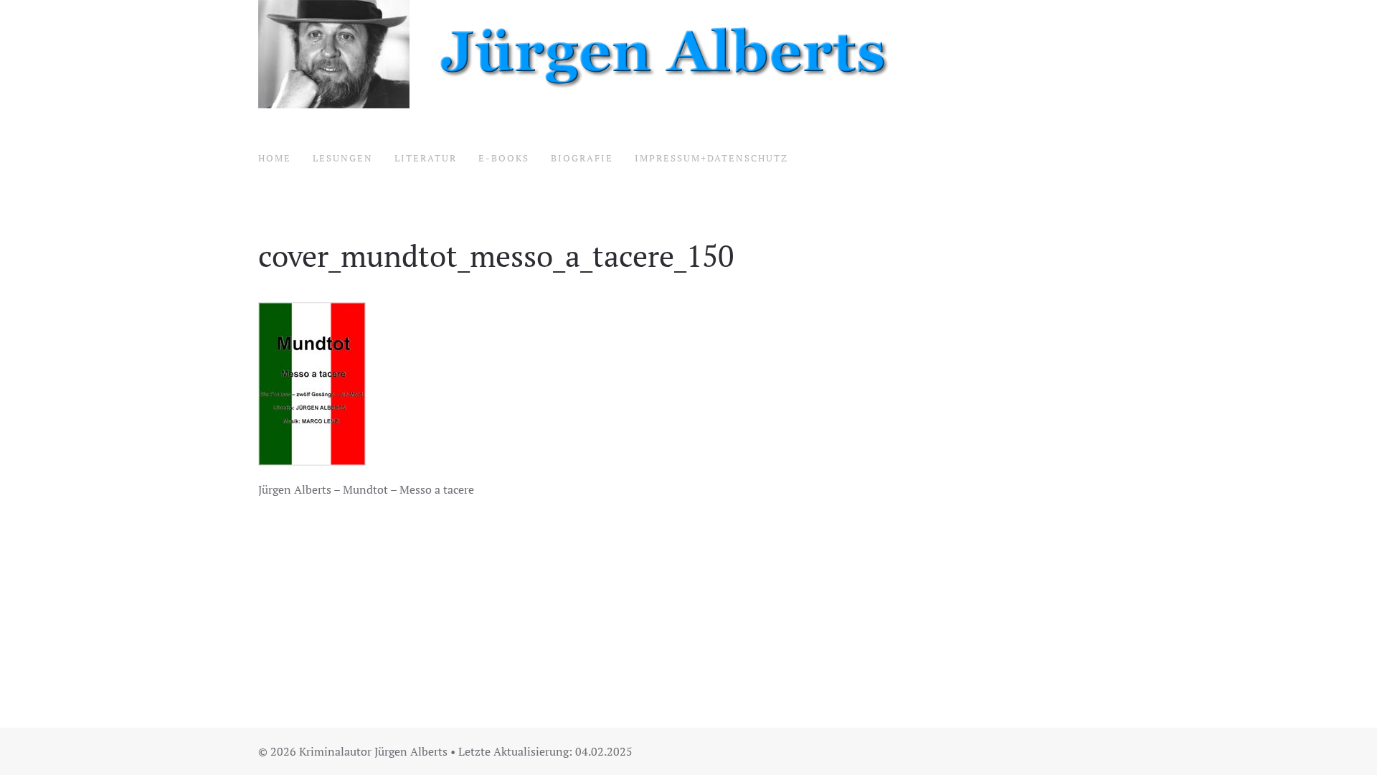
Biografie (582, 157)
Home (274, 157)
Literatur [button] (425, 157)
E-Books (503, 157)
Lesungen (343, 157)
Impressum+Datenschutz (711, 157)
